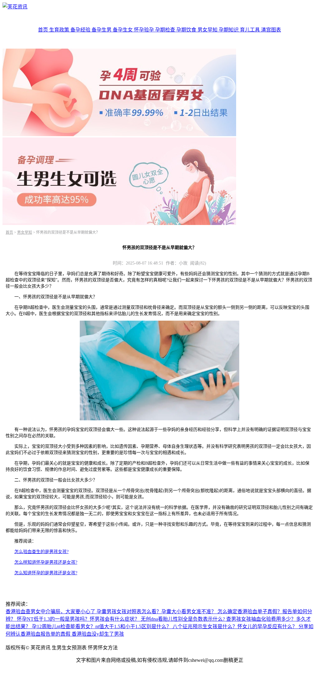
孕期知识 (229, 29)
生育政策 (59, 29)
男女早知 (208, 29)
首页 (43, 29)
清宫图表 (271, 29)
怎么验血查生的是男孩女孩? (41, 551)
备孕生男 (102, 29)
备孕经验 (81, 29)
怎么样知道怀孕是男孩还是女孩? (45, 562)
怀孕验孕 (144, 29)
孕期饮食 (187, 29)
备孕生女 (123, 29)
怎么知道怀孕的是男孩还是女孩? (45, 573)
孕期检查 (165, 29)
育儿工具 (250, 29)
